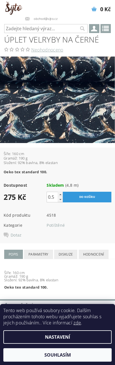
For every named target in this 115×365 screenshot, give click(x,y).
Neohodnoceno (47, 50)
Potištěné (56, 225)
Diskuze (66, 254)
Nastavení (57, 337)
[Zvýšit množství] (60, 194)
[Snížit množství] (60, 199)
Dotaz (16, 235)
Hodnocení (93, 254)
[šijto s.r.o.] (13, 7)
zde (77, 323)
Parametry (38, 254)
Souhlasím (57, 355)
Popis (13, 254)
